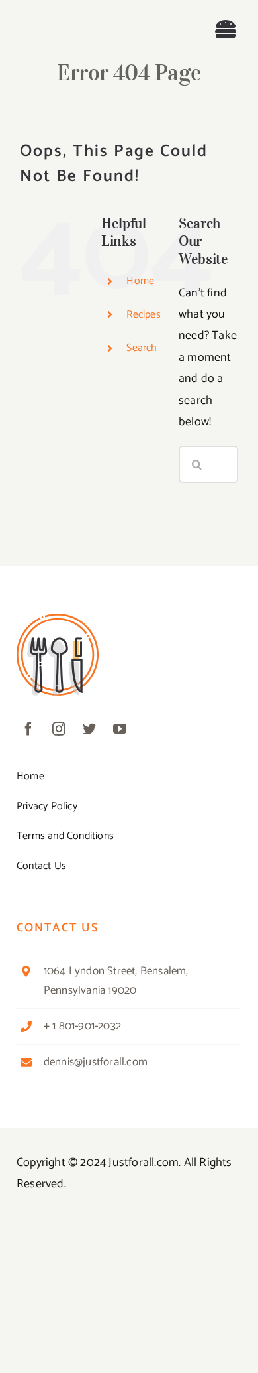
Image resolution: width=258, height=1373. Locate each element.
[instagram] (59, 729)
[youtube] (120, 729)
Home (140, 281)
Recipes (143, 315)
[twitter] (89, 729)
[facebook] (28, 729)
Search (141, 348)
